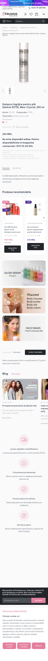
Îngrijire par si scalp (27, 27)
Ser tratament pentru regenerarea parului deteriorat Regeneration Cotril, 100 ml (35, 232)
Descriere (6, 168)
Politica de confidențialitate (15, 611)
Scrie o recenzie (22, 127)
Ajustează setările (24, 646)
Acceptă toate (9, 646)
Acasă (4, 27)
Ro (44, 14)
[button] (3, 90)
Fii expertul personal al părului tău (19, 406)
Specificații (16, 168)
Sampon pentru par (9, 30)
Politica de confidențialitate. (23, 595)
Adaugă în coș (12, 249)
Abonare (38, 600)
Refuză (39, 646)
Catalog (13, 27)
